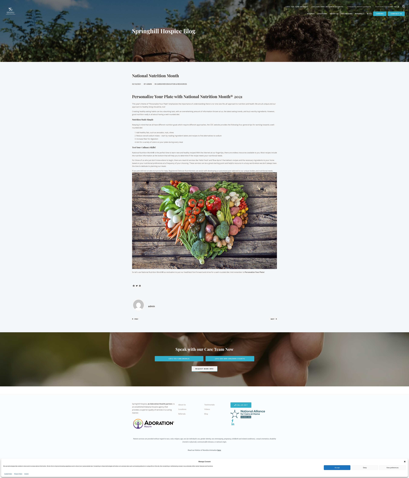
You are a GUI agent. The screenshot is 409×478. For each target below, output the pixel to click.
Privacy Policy (18, 474)
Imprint (26, 474)
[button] (405, 462)
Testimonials (209, 405)
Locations (322, 14)
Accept (337, 468)
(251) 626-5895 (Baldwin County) (327, 7)
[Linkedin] (233, 424)
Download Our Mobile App (386, 6)
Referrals (359, 14)
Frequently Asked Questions (359, 6)
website (217, 125)
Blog (369, 14)
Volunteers (346, 14)
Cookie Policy (8, 474)
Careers (380, 14)
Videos (207, 409)
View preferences (392, 468)
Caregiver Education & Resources (172, 84)
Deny (365, 468)
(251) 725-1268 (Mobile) (297, 7)
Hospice (311, 14)
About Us (334, 14)
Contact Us (396, 14)
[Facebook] (232, 421)
